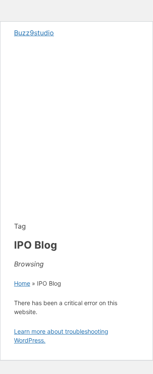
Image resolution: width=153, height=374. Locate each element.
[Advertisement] (76, 141)
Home (22, 283)
